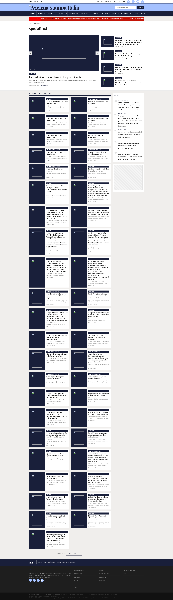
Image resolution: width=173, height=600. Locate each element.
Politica (61, 14)
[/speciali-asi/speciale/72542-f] (79, 417)
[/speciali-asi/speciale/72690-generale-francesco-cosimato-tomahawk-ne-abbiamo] (79, 339)
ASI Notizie (41, 14)
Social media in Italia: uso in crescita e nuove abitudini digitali (56, 296)
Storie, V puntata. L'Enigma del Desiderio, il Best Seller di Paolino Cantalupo (98, 296)
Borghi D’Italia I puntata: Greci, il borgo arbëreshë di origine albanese (56, 395)
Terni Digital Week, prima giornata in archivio (55, 378)
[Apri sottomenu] (56, 13)
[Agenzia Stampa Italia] (54, 7)
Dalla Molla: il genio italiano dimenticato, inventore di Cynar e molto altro (98, 499)
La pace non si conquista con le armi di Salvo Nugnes (98, 395)
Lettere (135, 14)
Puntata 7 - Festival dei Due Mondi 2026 (56, 120)
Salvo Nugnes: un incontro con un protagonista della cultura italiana (97, 435)
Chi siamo (100, 1)
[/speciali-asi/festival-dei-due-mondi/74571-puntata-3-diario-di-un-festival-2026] (79, 138)
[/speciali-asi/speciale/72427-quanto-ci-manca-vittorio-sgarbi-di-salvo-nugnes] (37, 459)
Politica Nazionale (79, 570)
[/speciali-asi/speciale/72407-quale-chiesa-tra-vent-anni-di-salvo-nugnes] (37, 481)
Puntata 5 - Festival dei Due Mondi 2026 (56, 136)
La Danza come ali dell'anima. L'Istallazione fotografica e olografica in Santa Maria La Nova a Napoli (129, 83)
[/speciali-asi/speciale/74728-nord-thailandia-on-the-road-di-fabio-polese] (37, 104)
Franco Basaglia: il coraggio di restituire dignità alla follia (98, 413)
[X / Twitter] (133, 1)
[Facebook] (137, 1)
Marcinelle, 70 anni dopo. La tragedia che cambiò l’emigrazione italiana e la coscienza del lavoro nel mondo (128, 42)
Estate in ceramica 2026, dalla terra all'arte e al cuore (98, 170)
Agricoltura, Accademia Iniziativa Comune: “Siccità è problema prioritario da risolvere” (128, 145)
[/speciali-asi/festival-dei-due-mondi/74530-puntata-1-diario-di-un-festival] (37, 171)
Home (30, 23)
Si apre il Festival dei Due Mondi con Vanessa (97, 153)
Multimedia (125, 14)
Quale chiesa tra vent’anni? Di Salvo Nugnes (56, 477)
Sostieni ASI (102, 581)
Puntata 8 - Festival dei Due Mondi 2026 (98, 103)
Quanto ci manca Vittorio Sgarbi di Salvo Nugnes (55, 455)
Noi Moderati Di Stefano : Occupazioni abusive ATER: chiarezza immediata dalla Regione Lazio (130, 134)
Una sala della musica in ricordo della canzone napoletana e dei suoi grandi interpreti (128, 69)
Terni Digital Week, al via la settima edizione (97, 378)
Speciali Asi (84, 14)
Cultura (105, 14)
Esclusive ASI (73, 14)
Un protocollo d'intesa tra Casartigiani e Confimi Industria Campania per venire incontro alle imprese (129, 56)
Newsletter (108, 1)
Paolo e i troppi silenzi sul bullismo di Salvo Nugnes (55, 498)
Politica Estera (78, 574)
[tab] (30, 69)
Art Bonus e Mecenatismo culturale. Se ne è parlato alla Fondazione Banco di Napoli (98, 212)
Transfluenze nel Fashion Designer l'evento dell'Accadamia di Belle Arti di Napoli (56, 189)
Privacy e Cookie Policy (129, 570)
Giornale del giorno (119, 1)
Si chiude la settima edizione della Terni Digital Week (56, 355)
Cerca (140, 7)
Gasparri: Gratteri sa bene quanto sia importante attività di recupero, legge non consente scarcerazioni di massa (79, 19)
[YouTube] (128, 1)
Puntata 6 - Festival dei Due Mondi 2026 (98, 120)
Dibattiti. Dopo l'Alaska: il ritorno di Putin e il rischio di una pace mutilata (98, 518)
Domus (33, 14)
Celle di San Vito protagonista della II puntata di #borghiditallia (56, 337)
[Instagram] (142, 1)
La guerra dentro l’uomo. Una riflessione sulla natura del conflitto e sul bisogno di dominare (56, 436)
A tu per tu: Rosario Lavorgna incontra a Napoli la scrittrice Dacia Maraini (98, 315)
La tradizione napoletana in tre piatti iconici (55, 77)
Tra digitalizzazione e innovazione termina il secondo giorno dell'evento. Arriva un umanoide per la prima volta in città (98, 358)
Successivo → (74, 553)
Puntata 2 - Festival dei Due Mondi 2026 (56, 153)
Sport (115, 14)
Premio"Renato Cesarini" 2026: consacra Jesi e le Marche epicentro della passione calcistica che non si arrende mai (56, 214)
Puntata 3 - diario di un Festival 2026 (96, 136)
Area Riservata (102, 577)
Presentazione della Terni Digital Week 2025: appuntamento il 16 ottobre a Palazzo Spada (56, 415)
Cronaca (51, 14)
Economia (96, 14)
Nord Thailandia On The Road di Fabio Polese (57, 103)
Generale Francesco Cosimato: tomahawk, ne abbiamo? (97, 337)
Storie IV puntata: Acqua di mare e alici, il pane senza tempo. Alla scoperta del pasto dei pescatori (55, 538)
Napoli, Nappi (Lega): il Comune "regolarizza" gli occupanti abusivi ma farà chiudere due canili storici (130, 156)
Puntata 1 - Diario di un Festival (54, 170)
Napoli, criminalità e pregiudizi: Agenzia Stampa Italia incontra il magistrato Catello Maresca (98, 479)
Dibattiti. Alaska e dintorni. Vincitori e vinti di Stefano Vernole (55, 518)
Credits (124, 574)
